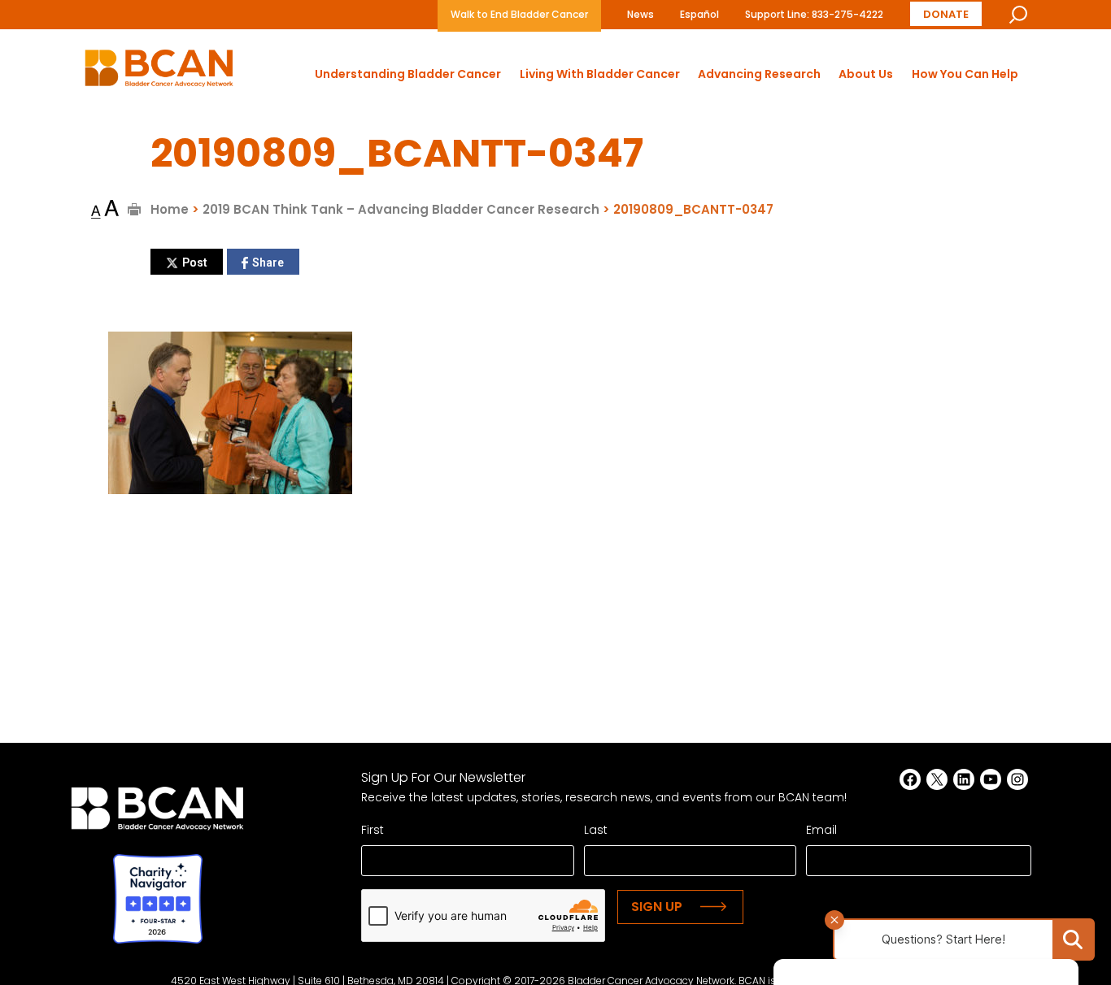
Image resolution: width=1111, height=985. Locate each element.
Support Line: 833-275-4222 (814, 14)
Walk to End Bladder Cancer (519, 14)
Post (194, 262)
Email (821, 830)
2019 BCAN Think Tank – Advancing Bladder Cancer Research (401, 209)
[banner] (159, 73)
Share (268, 262)
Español (699, 14)
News (640, 14)
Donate (946, 14)
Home (169, 209)
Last (596, 830)
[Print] (135, 209)
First (372, 830)
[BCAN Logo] (157, 813)
